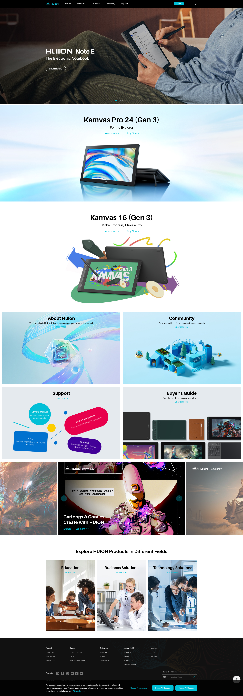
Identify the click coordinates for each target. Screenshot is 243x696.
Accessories (50, 660)
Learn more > (111, 133)
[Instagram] (67, 673)
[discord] (81, 673)
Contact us (128, 660)
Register (154, 656)
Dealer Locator (130, 665)
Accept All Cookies (186, 688)
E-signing (103, 652)
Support (124, 4)
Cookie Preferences (138, 688)
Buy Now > (133, 133)
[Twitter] (72, 673)
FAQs (72, 656)
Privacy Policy (79, 691)
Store (179, 4)
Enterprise (81, 4)
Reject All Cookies (162, 688)
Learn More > (82, 528)
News (126, 656)
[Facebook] (62, 673)
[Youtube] (57, 673)
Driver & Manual (76, 652)
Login (153, 652)
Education (96, 4)
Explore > (68, 528)
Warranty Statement (77, 660)
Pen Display (50, 656)
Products (67, 4)
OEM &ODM (104, 660)
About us (127, 652)
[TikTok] (76, 673)
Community (110, 4)
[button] (179, 498)
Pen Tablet (50, 652)
